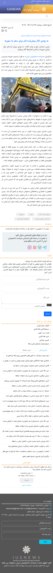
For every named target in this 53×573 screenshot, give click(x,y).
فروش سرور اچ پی (43, 325)
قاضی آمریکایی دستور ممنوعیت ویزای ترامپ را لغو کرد (31, 366)
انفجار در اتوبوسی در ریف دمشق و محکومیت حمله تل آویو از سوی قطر (26, 451)
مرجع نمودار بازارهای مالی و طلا (38, 344)
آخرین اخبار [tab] (43, 350)
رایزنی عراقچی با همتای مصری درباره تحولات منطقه (32, 376)
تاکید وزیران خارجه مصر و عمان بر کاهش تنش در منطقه (30, 386)
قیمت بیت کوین (43, 333)
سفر (31, 214)
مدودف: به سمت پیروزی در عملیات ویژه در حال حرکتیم (31, 391)
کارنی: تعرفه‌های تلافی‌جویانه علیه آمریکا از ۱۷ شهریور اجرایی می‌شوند (26, 381)
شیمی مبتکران (44, 340)
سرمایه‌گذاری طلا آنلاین (41, 329)
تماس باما (28, 565)
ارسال (47, 314)
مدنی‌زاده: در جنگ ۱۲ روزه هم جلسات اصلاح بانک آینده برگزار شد (27, 436)
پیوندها (21, 565)
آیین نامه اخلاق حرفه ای (41, 565)
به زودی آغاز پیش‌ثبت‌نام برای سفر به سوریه (26, 41)
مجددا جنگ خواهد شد (25, 476)
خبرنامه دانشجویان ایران (44, 36)
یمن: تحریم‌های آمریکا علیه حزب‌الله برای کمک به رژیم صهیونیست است (25, 401)
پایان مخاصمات (25, 473)
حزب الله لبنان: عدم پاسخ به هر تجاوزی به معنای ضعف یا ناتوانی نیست (26, 371)
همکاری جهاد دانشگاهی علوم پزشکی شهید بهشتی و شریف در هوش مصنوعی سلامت (25, 361)
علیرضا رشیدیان (22, 218)
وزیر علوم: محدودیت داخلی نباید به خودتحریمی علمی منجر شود (28, 406)
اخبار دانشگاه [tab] (26, 350)
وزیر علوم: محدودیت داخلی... (39, 2)
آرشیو (6, 565)
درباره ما (11, 565)
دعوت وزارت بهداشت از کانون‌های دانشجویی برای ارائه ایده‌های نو (27, 356)
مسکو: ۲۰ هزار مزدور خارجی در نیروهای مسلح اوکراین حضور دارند (27, 396)
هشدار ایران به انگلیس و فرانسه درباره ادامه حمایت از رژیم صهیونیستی (26, 411)
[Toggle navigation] (4, 2)
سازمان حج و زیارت (42, 218)
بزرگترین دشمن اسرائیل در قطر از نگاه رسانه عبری (33, 416)
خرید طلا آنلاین (44, 336)
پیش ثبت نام (44, 214)
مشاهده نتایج (26, 485)
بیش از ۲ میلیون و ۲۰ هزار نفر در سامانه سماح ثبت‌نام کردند (27, 229)
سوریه (21, 214)
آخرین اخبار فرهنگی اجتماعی (28, 36)
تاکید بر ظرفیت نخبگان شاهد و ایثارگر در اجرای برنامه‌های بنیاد (28, 446)
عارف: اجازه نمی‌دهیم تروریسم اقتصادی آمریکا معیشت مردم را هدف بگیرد (25, 431)
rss (16, 565)
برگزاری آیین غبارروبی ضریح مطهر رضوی (35, 456)
